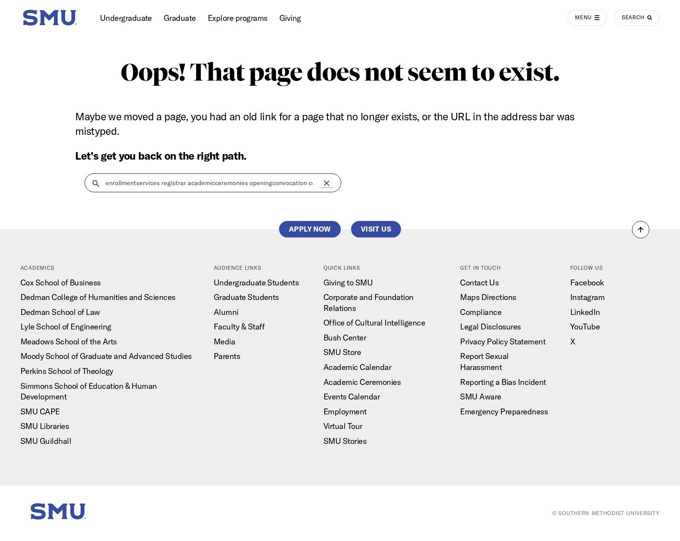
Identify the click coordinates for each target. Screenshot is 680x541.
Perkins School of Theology (66, 371)
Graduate (180, 18)
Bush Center (344, 337)
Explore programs (238, 18)
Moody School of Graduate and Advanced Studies (106, 356)
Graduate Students (246, 297)
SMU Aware (480, 396)
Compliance (480, 312)
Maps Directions (488, 297)
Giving (290, 18)
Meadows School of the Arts (68, 341)
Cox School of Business (60, 282)
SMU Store (342, 352)
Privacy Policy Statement (502, 341)
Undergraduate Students (256, 282)
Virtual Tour (342, 426)
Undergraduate (126, 18)
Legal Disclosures (490, 326)
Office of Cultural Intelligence (374, 323)
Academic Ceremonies (362, 382)
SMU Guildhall (45, 441)
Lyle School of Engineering (65, 326)
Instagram (587, 297)
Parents (227, 356)
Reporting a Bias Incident (503, 382)
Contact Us (479, 282)
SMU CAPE (40, 411)
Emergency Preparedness (504, 411)
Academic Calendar (357, 367)
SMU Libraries (44, 426)
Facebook (587, 282)
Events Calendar (351, 396)
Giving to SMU (348, 282)
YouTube (585, 326)
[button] (326, 183)
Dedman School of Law (60, 312)
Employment (345, 411)
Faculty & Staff (239, 326)
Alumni (226, 312)
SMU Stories (344, 441)
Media (224, 341)
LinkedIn (585, 312)
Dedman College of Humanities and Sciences (98, 297)
